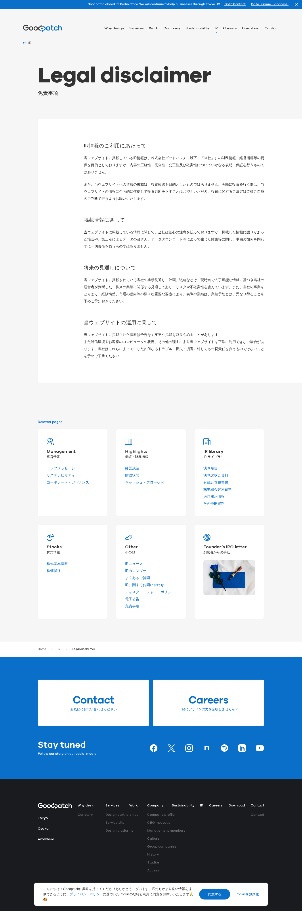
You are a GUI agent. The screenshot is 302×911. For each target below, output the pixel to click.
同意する (214, 894)
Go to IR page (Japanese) (270, 4)
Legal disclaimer (83, 649)
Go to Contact (235, 4)
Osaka (43, 828)
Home (42, 649)
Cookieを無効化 (247, 894)
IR (59, 649)
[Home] (42, 28)
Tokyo (43, 818)
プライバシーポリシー (86, 894)
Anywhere (46, 839)
